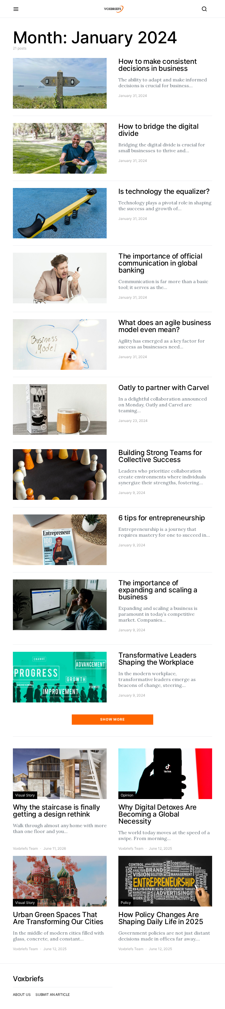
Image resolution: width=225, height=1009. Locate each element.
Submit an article (52, 994)
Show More (112, 719)
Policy (126, 902)
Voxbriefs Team (25, 848)
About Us (22, 994)
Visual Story (25, 795)
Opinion (127, 795)
